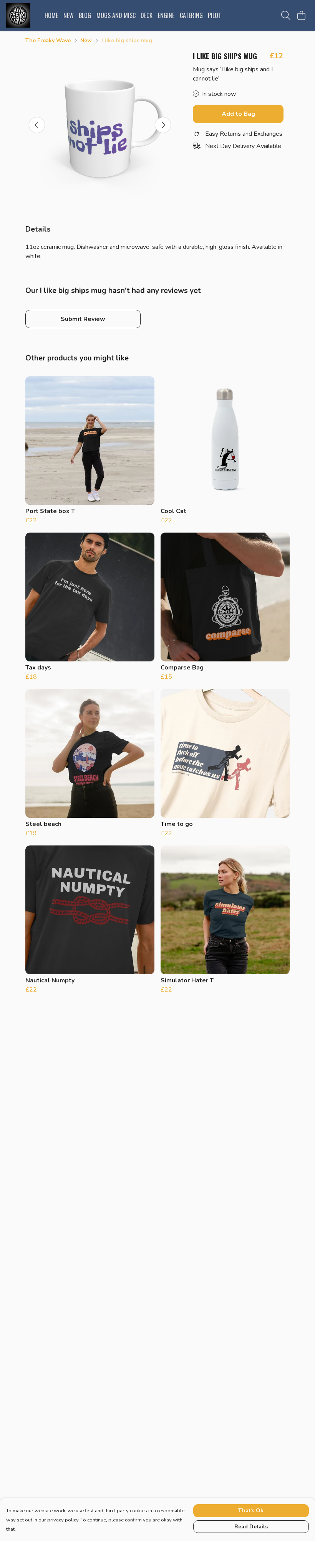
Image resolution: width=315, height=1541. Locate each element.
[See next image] (163, 125)
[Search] (285, 15)
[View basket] (301, 15)
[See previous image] (37, 125)
